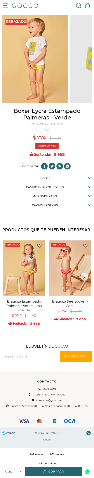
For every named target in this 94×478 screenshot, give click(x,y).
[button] (78, 5)
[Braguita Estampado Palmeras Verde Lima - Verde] (24, 268)
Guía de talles (47, 463)
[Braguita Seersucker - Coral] (70, 268)
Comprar (56, 471)
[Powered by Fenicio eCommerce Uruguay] (8, 433)
